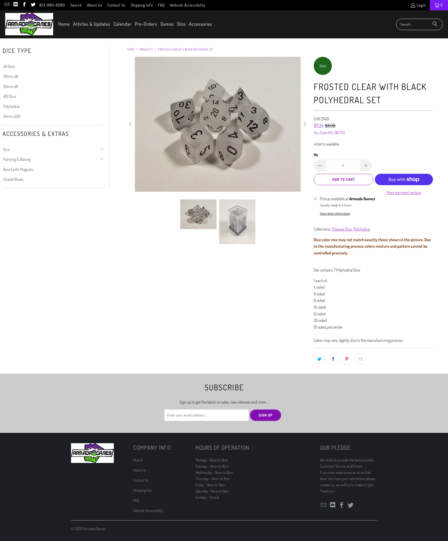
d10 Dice (9, 96)
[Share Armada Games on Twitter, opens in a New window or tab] (319, 359)
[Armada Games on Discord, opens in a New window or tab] (15, 5)
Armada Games (94, 528)
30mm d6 (10, 76)
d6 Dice (9, 66)
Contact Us (116, 5)
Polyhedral (11, 106)
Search (76, 5)
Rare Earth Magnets (18, 169)
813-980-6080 (52, 5)
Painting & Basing (16, 159)
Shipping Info (142, 5)
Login (421, 5)
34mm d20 (11, 116)
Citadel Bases (13, 179)
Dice (6, 149)
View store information (335, 213)
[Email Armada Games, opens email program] (6, 5)
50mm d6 (10, 86)
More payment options (404, 192)
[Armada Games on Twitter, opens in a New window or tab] (33, 5)
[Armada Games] (29, 24)
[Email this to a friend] (360, 359)
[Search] (435, 24)
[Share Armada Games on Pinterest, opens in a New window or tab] (347, 359)
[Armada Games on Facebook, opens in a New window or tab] (24, 5)
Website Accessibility (187, 5)
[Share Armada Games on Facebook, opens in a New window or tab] (333, 359)
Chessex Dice (342, 229)
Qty (316, 154)
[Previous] (131, 124)
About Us (94, 5)
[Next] (304, 124)
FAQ (161, 5)
